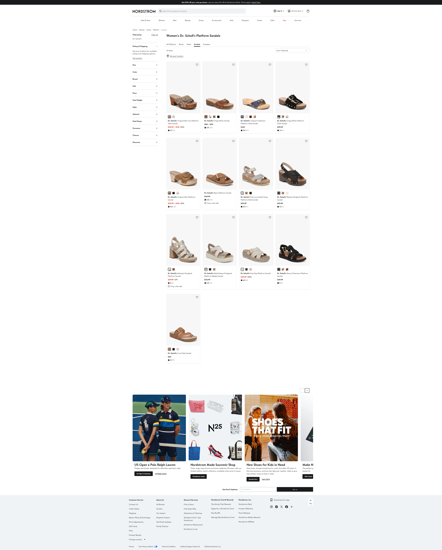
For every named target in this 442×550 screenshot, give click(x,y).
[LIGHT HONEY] (246, 193)
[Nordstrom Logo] (144, 11)
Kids (231, 20)
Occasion (136, 128)
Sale (284, 20)
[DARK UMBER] (250, 117)
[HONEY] (214, 117)
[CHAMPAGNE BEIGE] (173, 117)
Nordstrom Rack (245, 504)
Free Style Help (190, 508)
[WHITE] (210, 117)
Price (135, 93)
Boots (181, 44)
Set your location (176, 56)
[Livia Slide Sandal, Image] (183, 320)
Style (135, 107)
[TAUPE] (242, 193)
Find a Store (189, 504)
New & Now (145, 20)
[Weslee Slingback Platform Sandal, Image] (292, 164)
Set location (137, 58)
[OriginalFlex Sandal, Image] (220, 87)
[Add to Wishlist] (197, 64)
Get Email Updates (163, 522)
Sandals (197, 44)
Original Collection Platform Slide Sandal (253, 122)
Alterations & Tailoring (193, 513)
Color (135, 72)
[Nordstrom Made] (215, 428)
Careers (159, 508)
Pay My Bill (215, 513)
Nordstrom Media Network (249, 517)
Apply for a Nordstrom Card (222, 508)
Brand (135, 79)
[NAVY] (242, 117)
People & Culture (163, 517)
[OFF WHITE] (283, 269)
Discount (136, 142)
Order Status (134, 508)
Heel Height (137, 100)
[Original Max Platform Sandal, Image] (183, 164)
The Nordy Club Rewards (221, 504)
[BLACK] (218, 117)
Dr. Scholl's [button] (137, 38)
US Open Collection (144, 474)
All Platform (171, 44)
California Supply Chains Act (190, 546)
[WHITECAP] (242, 269)
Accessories (216, 20)
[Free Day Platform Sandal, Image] (256, 240)
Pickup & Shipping (140, 46)
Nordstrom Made (199, 476)
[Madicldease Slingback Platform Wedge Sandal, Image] (220, 240)
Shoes (201, 20)
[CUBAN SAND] (214, 269)
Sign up (295, 489)
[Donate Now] (271, 428)
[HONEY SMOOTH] (206, 117)
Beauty (187, 20)
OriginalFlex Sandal (217, 120)
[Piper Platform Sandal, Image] (220, 164)
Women (162, 20)
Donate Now (253, 479)
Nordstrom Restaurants (193, 524)
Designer (245, 20)
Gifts (272, 20)
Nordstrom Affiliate (246, 521)
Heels (189, 44)
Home (259, 20)
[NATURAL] (169, 117)
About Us (160, 500)
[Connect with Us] (291, 507)
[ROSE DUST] (250, 269)
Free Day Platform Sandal (256, 273)
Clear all (154, 35)
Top (310, 503)
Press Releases (244, 513)
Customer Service (136, 500)
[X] (281, 507)
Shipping (132, 513)
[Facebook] (286, 507)
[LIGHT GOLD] (287, 117)
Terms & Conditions (169, 546)
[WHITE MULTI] (178, 193)
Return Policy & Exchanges (139, 517)
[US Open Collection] (159, 428)
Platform (156, 30)
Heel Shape (137, 121)
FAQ (131, 530)
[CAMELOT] (255, 117)
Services (297, 20)
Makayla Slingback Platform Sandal (180, 274)
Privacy (131, 546)
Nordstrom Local (190, 529)
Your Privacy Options (146, 546)
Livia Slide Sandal (179, 353)
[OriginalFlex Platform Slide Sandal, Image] (292, 87)
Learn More (266, 479)
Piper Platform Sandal (217, 193)
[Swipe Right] (307, 390)
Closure (136, 135)
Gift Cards (308, 476)
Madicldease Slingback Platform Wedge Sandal (218, 274)
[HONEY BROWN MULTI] (169, 193)
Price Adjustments (136, 522)
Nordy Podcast (162, 526)
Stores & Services (191, 500)
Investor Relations (246, 508)
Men (175, 20)
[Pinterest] (276, 507)
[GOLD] (206, 269)
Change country (135, 539)
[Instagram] (271, 507)
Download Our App (281, 500)
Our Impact (160, 513)
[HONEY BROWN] (169, 349)
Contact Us (133, 504)
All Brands (160, 504)
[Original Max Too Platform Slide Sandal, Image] (183, 87)
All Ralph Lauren (161, 474)
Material (136, 114)
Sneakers (206, 44)
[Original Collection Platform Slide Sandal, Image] (256, 87)
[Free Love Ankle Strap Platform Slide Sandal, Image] (256, 164)
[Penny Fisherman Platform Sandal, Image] (292, 240)
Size (134, 65)
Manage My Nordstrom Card (222, 517)
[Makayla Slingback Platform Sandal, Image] (183, 240)
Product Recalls (135, 535)
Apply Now (256, 2)
